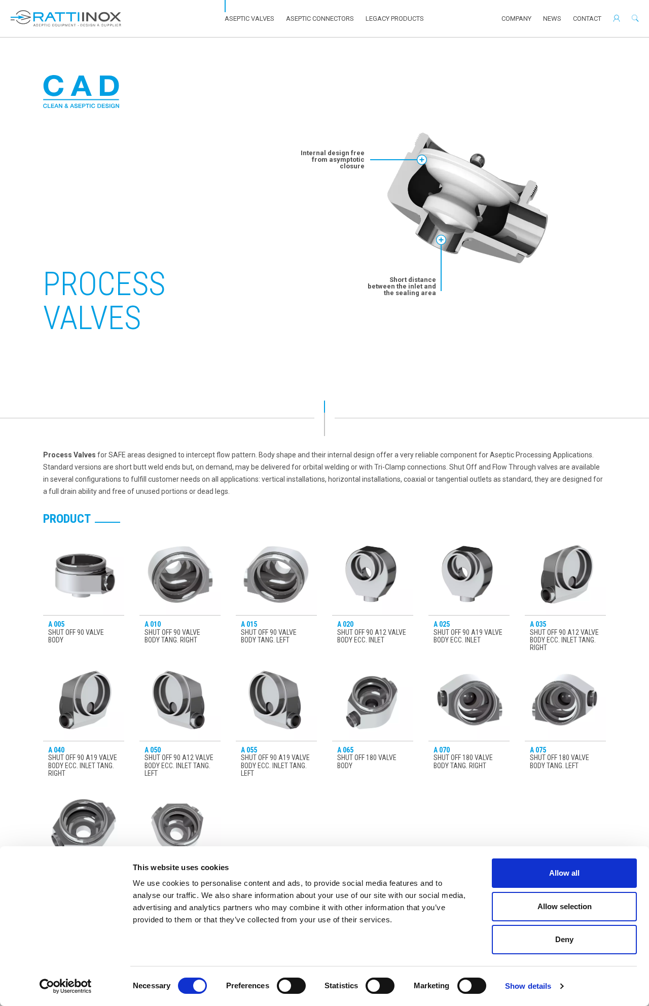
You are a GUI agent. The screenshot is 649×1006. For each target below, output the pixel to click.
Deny (564, 939)
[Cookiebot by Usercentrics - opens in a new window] (65, 986)
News (552, 18)
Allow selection (564, 906)
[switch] (291, 986)
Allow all (564, 873)
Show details (528, 986)
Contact (587, 18)
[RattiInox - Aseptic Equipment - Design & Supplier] (66, 18)
